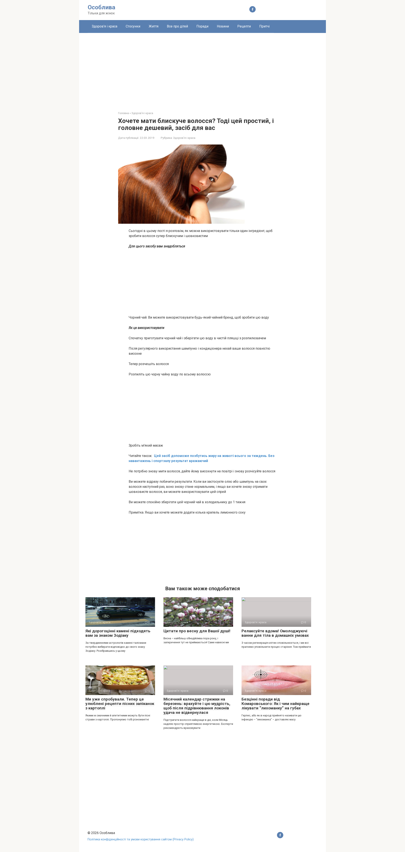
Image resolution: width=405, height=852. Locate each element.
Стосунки (133, 26)
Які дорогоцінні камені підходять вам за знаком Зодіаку (117, 633)
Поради (202, 26)
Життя (153, 26)
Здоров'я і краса (184, 137)
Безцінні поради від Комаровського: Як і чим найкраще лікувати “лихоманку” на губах (275, 703)
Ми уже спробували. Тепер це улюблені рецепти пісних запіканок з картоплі (119, 703)
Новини (223, 26)
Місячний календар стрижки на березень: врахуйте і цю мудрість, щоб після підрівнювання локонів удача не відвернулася (196, 706)
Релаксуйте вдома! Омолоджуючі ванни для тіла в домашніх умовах (275, 633)
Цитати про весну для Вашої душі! (196, 630)
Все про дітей (177, 26)
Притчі (264, 26)
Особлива (101, 7)
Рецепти (244, 26)
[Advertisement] (202, 68)
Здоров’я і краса (104, 26)
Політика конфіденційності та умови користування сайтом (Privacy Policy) (141, 839)
